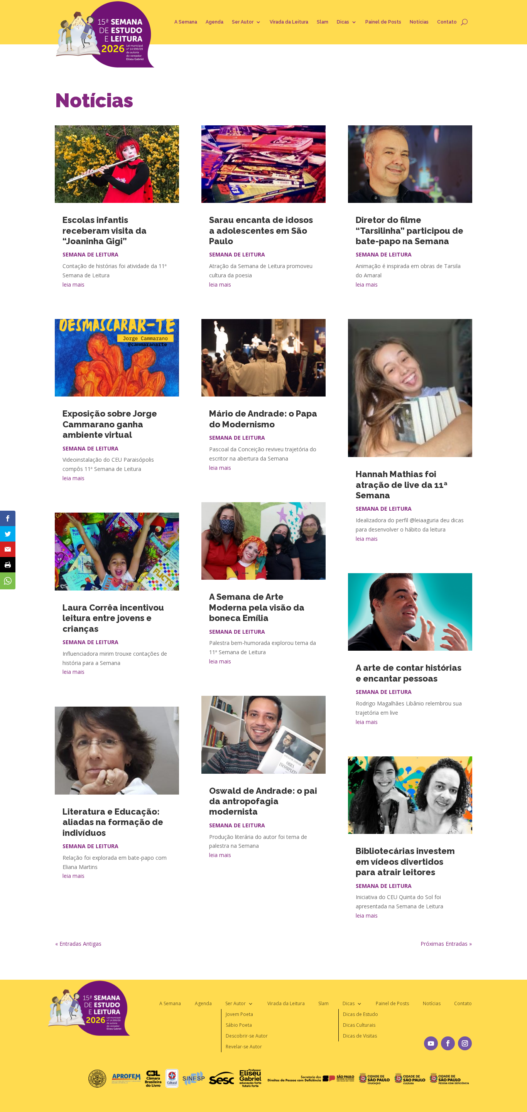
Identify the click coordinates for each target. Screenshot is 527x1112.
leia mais (73, 284)
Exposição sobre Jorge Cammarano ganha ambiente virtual (109, 424)
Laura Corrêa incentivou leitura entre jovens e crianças (113, 618)
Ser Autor (242, 22)
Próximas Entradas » (446, 943)
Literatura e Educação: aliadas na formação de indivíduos (112, 822)
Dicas (343, 22)
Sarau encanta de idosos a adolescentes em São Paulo (261, 230)
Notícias (419, 22)
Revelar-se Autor (244, 1046)
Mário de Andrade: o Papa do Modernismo (263, 418)
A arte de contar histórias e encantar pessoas (408, 673)
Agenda (214, 22)
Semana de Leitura (90, 254)
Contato (447, 22)
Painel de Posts (383, 22)
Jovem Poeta (239, 1014)
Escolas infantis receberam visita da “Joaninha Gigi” (104, 230)
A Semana (185, 22)
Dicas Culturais (359, 1025)
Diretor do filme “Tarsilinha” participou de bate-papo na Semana (409, 230)
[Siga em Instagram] (465, 1043)
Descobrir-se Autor (247, 1036)
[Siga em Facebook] (448, 1043)
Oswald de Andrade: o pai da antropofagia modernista (263, 801)
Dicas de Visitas (360, 1036)
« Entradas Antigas (78, 943)
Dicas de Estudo (360, 1014)
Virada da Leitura (289, 22)
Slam (322, 22)
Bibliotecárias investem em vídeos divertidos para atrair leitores (405, 861)
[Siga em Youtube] (431, 1043)
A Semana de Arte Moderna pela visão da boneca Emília (256, 607)
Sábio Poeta (239, 1025)
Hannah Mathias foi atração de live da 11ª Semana (402, 484)
